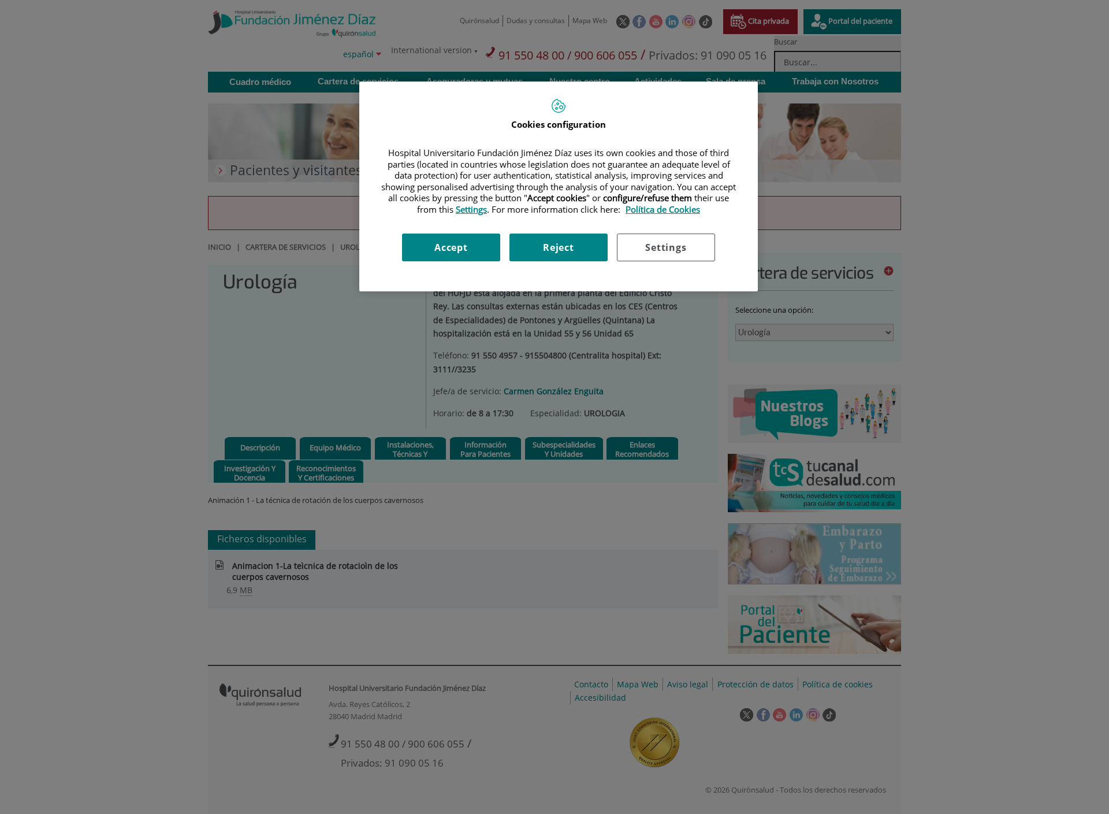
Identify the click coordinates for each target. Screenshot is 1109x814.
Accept (451, 247)
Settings (665, 247)
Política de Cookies (663, 209)
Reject (558, 247)
